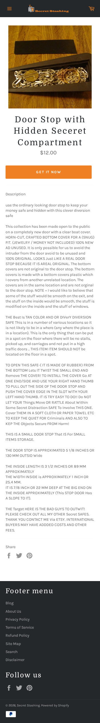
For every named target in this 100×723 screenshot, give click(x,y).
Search (12, 651)
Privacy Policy (18, 619)
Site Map (13, 643)
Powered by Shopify (55, 705)
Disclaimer (15, 659)
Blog (10, 603)
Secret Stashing (28, 705)
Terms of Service (20, 627)
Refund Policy (17, 635)
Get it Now (48, 172)
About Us (13, 611)
